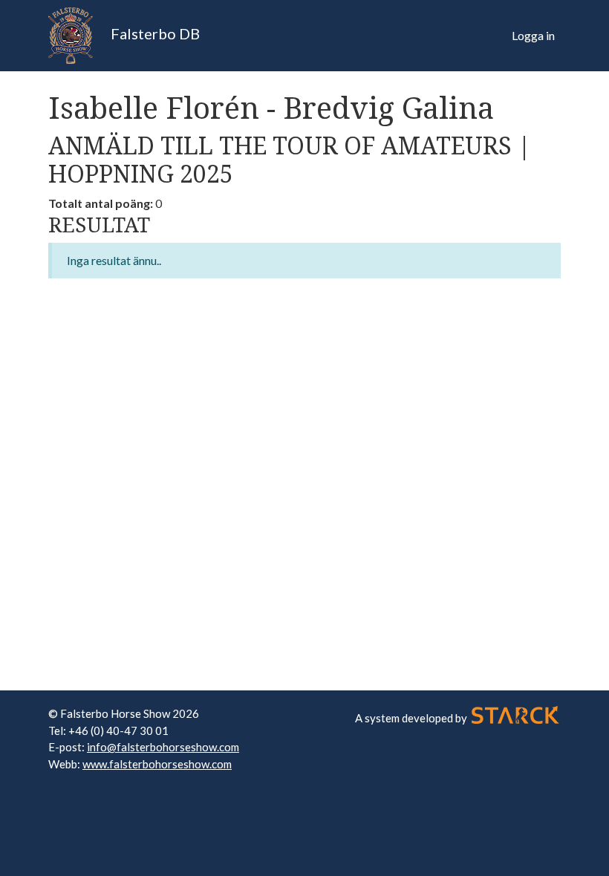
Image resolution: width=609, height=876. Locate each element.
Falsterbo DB (154, 33)
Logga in (533, 35)
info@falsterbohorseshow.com (163, 747)
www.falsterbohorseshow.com (157, 764)
